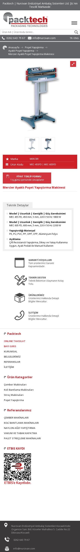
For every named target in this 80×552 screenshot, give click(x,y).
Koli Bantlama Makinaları (19, 389)
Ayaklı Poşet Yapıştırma (21, 50)
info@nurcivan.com (44, 38)
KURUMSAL (10, 351)
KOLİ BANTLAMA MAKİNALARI (21, 422)
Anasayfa (13, 47)
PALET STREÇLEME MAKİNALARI (22, 438)
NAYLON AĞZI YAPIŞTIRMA (19, 428)
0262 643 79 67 (16, 38)
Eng (76, 38)
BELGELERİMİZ (12, 356)
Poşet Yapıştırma (34, 47)
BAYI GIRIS (10, 346)
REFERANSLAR (12, 361)
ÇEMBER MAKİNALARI (16, 417)
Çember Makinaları (15, 384)
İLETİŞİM (9, 367)
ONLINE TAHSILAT (14, 341)
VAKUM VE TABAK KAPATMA (20, 433)
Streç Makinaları (14, 395)
